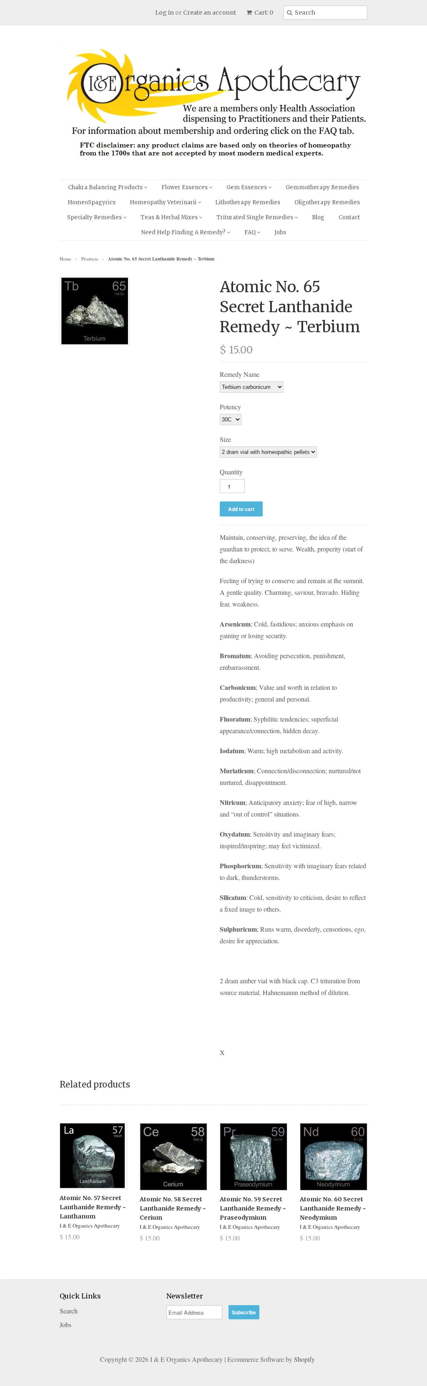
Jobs (280, 232)
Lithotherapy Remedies (247, 202)
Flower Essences (185, 187)
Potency (230, 406)
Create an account (209, 12)
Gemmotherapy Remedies (322, 187)
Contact (349, 217)
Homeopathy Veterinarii (164, 202)
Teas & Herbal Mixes (170, 217)
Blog (318, 217)
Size (225, 439)
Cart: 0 (263, 12)
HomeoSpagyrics (92, 202)
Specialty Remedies (95, 217)
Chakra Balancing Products (106, 187)
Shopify (304, 1359)
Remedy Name (239, 374)
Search (69, 1310)
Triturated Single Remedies (255, 217)
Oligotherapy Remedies (327, 202)
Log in (164, 12)
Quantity (231, 471)
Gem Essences (247, 187)
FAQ (250, 232)
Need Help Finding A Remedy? (184, 232)
